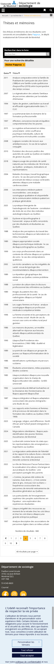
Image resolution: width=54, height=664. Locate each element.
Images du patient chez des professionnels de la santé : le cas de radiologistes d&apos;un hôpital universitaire (30, 296)
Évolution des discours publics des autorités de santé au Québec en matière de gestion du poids (31, 154)
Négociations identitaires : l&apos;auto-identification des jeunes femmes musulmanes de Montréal (30, 434)
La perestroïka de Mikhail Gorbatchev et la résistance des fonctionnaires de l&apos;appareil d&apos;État (31, 391)
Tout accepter (27, 655)
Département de (29, 4)
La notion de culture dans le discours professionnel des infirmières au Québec (31, 286)
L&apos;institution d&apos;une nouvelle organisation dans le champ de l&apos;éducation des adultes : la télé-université (31, 379)
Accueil (5, 15)
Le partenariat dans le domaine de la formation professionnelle (29, 115)
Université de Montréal (8, 4)
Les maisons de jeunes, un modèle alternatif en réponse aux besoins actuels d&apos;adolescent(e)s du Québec (28, 331)
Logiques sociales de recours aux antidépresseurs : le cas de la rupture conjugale (30, 144)
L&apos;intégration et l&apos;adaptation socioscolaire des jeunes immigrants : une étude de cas (31, 401)
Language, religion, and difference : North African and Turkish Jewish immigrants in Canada (31, 424)
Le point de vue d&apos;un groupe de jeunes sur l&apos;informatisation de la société (31, 353)
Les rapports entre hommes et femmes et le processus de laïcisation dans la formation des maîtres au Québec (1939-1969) (31, 412)
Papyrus (37, 34)
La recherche (16, 15)
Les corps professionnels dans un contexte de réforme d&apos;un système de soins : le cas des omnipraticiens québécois (31, 255)
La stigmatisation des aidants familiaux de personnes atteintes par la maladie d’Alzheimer (30, 96)
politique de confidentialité (28, 661)
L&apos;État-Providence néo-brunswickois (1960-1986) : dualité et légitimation (29, 343)
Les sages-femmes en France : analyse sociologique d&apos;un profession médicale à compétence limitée (30, 307)
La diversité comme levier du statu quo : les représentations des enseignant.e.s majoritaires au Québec (31, 444)
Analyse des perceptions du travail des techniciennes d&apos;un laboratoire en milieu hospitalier (31, 234)
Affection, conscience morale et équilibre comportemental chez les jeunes (31, 122)
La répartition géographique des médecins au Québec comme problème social (30, 277)
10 (11, 543)
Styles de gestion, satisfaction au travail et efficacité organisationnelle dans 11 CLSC (31, 106)
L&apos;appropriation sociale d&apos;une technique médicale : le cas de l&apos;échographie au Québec (31, 244)
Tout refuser (27, 650)
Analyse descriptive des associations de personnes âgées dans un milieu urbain (31, 523)
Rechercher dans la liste (16, 50)
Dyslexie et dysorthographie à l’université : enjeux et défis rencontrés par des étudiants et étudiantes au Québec (30, 222)
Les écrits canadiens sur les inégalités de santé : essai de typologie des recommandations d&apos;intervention (31, 267)
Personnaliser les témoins (29, 643)
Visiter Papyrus (13, 64)
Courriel (5, 587)
